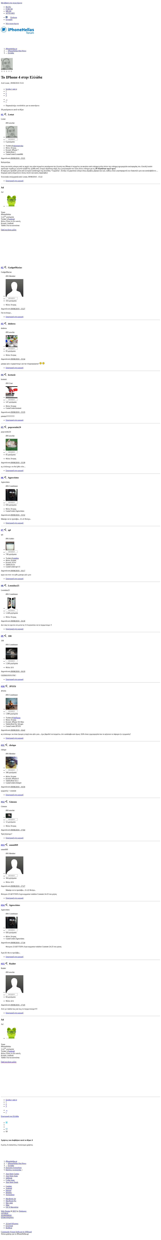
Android (9, 1188)
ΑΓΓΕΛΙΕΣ (10, 13)
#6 (2, 477)
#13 (3, 845)
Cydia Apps (10, 1180)
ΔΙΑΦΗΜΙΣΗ (6, 1215)
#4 (2, 375)
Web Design (5, 1211)
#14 (3, 905)
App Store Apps (12, 1176)
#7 (2, 530)
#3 (2, 323)
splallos (16, 558)
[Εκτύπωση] (7, 1132)
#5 (2, 427)
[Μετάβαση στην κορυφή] (1, 1220)
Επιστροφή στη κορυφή (14, 181)
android (12, 219)
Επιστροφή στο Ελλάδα (10, 1116)
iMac (7, 1205)
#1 (2, 114)
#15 (3, 963)
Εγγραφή (9, 20)
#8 (2, 585)
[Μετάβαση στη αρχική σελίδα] (17, 34)
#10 (3, 686)
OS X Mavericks (12, 1207)
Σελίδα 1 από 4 (11, 89)
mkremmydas (18, 146)
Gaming (9, 1186)
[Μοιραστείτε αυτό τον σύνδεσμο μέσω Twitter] (7, 1123)
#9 (2, 636)
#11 (3, 745)
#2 (2, 267)
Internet (8, 1190)
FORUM (9, 9)
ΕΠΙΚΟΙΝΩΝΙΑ (7, 1217)
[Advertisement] (80, 247)
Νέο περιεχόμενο (12, 24)
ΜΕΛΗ (8, 11)
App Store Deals (12, 1182)
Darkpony (23, 1211)
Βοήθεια (9, 1228)
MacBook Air (11, 1199)
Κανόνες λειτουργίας (13, 1170)
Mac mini (9, 1203)
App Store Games (12, 1174)
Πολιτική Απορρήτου (14, 1168)
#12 (3, 802)
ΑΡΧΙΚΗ (4, 1213)
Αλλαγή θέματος (12, 1224)
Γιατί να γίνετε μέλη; (8, 230)
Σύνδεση (13, 17)
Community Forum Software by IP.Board (16, 1232)
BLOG (8, 7)
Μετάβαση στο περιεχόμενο (11, 3)
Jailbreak (9, 1178)
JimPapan (16, 718)
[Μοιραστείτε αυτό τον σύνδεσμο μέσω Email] (7, 1129)
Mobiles (9, 1193)
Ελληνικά (9, 1226)
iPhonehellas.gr (11, 1161)
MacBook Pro (11, 1201)
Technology (10, 1195)
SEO (14, 1211)
